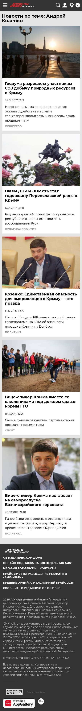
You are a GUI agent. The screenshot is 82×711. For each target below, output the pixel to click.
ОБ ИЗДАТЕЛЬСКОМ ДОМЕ (22, 557)
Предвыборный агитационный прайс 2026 (38, 582)
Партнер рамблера (36, 692)
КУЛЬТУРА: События (20, 229)
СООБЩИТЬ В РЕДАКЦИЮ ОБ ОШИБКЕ (31, 588)
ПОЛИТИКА (13, 332)
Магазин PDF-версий (20, 568)
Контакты (48, 568)
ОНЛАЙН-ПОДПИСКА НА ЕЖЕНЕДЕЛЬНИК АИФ (37, 563)
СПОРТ (10, 430)
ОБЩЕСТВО (13, 126)
